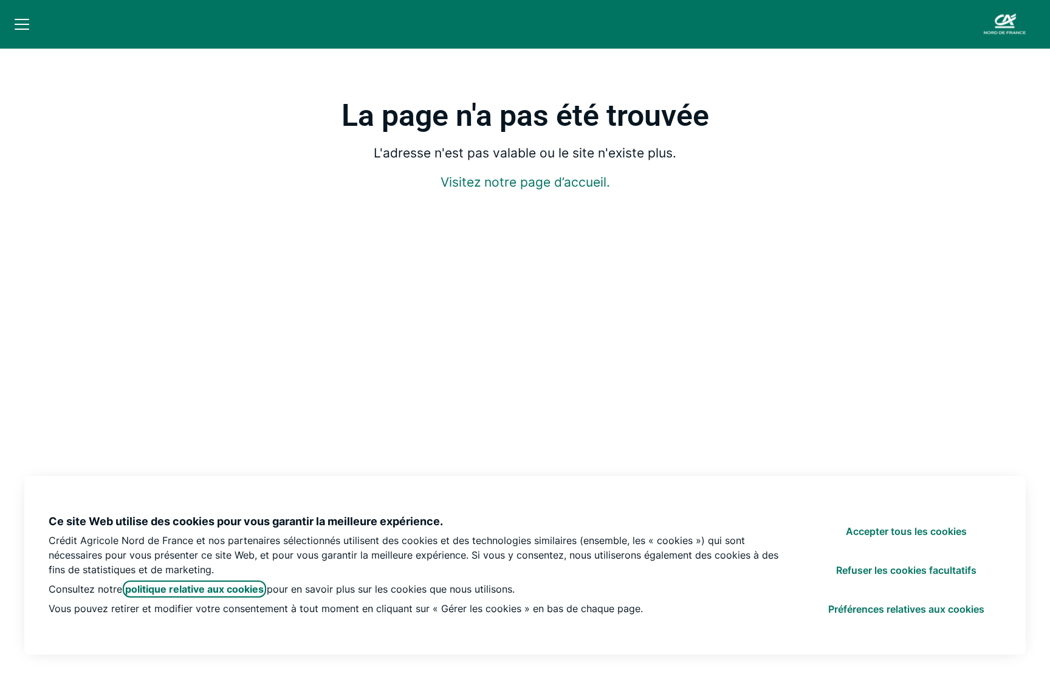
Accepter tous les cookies (906, 531)
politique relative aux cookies (194, 589)
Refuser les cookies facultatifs (906, 570)
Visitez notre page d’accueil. (525, 182)
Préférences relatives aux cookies (906, 609)
